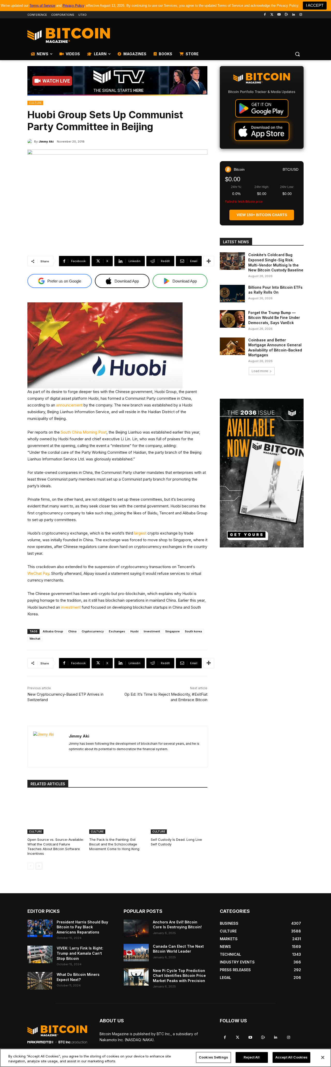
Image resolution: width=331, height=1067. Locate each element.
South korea (193, 631)
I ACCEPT (315, 5)
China (72, 631)
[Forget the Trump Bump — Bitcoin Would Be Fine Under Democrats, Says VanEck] (232, 319)
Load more (260, 371)
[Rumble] (286, 15)
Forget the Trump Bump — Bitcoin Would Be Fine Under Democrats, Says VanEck (274, 317)
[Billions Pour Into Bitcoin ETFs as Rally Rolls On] (232, 293)
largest (140, 533)
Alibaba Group (53, 631)
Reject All (252, 1057)
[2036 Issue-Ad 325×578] (262, 473)
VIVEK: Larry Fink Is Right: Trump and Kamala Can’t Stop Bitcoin (80, 953)
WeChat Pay (38, 573)
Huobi (134, 631)
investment (71, 607)
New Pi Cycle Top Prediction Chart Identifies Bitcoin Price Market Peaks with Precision (179, 975)
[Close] (322, 1057)
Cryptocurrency (93, 631)
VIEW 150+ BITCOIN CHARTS (262, 215)
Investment (152, 631)
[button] (297, 54)
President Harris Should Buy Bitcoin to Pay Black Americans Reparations (82, 927)
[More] (208, 261)
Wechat (34, 638)
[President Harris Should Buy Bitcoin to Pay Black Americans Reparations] (39, 928)
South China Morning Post (84, 432)
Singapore (172, 631)
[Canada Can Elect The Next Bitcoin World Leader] (136, 952)
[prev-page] (30, 866)
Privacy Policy (73, 5)
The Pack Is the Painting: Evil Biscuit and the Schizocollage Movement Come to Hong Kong (114, 844)
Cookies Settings (213, 1057)
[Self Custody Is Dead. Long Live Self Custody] (179, 814)
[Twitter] (272, 15)
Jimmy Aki (46, 141)
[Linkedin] (293, 15)
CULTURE (35, 102)
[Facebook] (265, 15)
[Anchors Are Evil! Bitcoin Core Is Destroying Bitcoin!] (136, 928)
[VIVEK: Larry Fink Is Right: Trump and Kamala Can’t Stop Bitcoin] (39, 954)
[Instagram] (301, 15)
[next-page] (39, 866)
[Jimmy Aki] (30, 141)
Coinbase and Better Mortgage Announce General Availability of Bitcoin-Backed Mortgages (275, 347)
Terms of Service (42, 5)
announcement (69, 405)
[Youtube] (279, 15)
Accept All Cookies (291, 1057)
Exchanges (117, 631)
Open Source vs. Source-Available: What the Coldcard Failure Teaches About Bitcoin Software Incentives (55, 846)
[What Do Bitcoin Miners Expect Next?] (39, 981)
